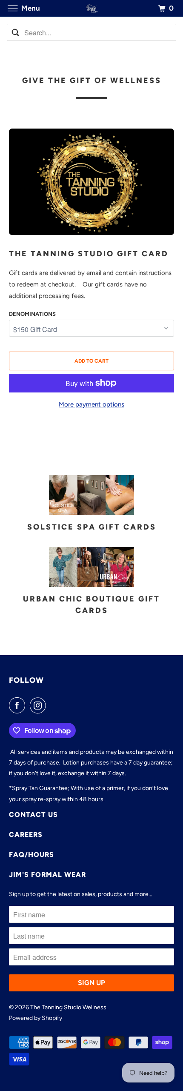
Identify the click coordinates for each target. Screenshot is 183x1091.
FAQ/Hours (31, 854)
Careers (26, 834)
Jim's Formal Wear (47, 875)
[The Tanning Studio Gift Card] (91, 181)
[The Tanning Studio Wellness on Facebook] (19, 705)
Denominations (32, 314)
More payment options (91, 404)
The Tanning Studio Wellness (68, 1007)
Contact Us (33, 814)
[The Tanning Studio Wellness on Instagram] (39, 705)
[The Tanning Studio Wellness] (91, 8)
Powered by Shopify (35, 1018)
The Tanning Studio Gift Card (89, 253)
